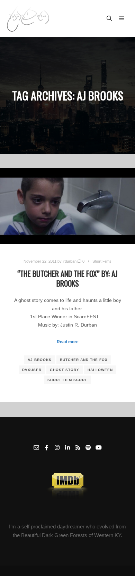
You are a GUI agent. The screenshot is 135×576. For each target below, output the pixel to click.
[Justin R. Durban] (28, 18)
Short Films (101, 261)
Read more (68, 341)
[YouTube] (98, 447)
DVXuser (32, 370)
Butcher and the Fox (84, 360)
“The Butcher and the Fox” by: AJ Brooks (67, 278)
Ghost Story (64, 370)
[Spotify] (88, 447)
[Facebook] (46, 447)
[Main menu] (122, 18)
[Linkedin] (67, 447)
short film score (67, 380)
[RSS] (77, 447)
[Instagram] (57, 447)
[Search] (109, 18)
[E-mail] (36, 447)
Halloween (100, 370)
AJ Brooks (40, 360)
